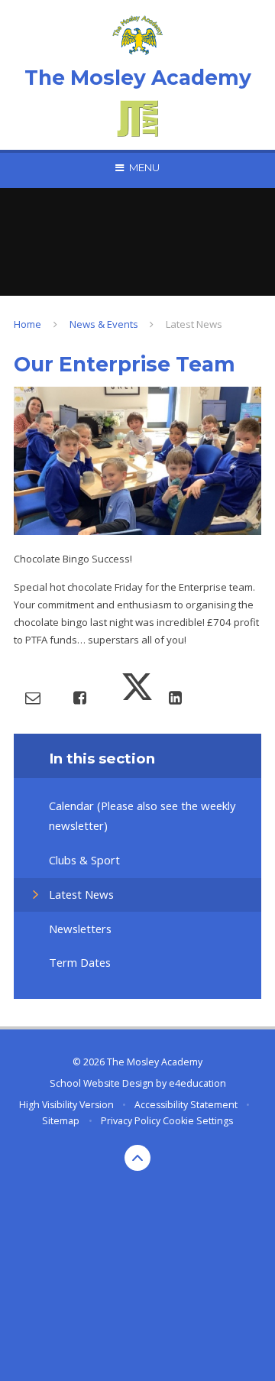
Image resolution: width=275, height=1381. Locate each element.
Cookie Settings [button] (198, 1120)
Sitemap (60, 1120)
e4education (197, 1083)
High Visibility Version (66, 1104)
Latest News (194, 324)
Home (27, 324)
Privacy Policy (130, 1120)
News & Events (104, 324)
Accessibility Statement (186, 1104)
